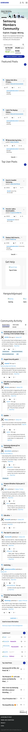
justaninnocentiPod (10, 569)
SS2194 (7, 337)
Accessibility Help (6, 717)
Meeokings (8, 600)
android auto (6, 351)
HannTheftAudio (11, 585)
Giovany (7, 387)
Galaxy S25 (19, 337)
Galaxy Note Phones (15, 184)
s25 (17, 354)
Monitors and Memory (7, 453)
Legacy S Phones (22, 600)
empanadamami (11, 219)
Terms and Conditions (7, 720)
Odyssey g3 (5, 478)
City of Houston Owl (9, 699)
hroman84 (7, 519)
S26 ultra (7, 515)
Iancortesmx (8, 451)
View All (13, 157)
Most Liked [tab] (16, 325)
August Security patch (11, 359)
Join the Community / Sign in (14, 56)
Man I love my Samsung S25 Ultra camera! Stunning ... (10, 690)
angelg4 (7, 363)
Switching (7, 565)
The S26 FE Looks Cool (11, 533)
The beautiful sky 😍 (9, 705)
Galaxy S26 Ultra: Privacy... (11, 81)
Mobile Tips (13, 239)
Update (6, 415)
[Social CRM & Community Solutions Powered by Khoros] (23, 711)
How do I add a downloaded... (10, 210)
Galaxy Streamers (14, 142)
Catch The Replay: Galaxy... (12, 111)
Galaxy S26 (21, 519)
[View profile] (2, 337)
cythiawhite (10, 467)
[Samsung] (5, 2)
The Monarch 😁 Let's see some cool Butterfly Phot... (11, 679)
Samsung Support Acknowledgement (12, 625)
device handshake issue (8, 354)
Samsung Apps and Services (8, 366)
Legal (2, 725)
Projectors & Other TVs (15, 212)
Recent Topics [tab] (6, 325)
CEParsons (9, 551)
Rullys (6, 419)
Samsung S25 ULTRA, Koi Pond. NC (10, 669)
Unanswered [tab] (5, 327)
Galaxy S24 (19, 387)
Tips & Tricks (13, 270)
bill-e (6, 489)
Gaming (10, 302)
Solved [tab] (14, 327)
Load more (13, 618)
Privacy (3, 723)
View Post (16, 346)
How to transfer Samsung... (11, 181)
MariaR (8, 191)
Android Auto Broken (17, 351)
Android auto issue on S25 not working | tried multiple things (14, 333)
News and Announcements (16, 84)
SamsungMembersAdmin (12, 90)
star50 (8, 401)
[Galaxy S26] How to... (13, 238)
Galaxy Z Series (19, 489)
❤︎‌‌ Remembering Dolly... (14, 140)
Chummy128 (8, 537)
